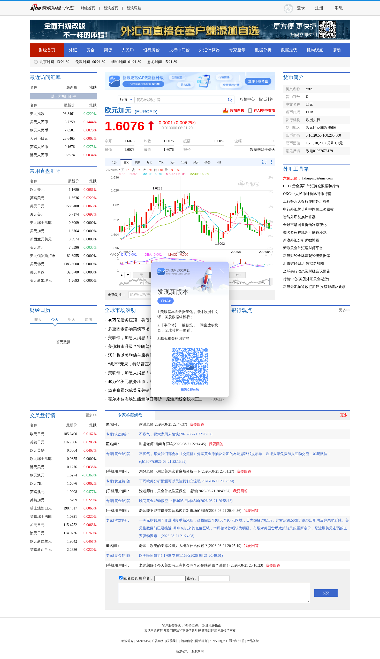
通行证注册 (237, 641)
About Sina (143, 641)
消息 (339, 8)
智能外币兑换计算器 (299, 217)
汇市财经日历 (294, 263)
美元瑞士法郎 (41, 223)
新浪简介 (127, 641)
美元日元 (37, 206)
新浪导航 (134, 8)
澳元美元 (37, 214)
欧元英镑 (37, 450)
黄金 (90, 50)
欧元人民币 (39, 130)
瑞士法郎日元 (41, 508)
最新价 (71, 87)
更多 (343, 415)
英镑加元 (37, 500)
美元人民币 (39, 122)
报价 (187, 150)
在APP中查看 (264, 111)
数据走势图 (315, 263)
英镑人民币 (39, 147)
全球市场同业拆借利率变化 (304, 225)
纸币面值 (293, 135)
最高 (147, 150)
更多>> (344, 310)
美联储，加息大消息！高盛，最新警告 (143, 337)
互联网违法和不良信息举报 (182, 630)
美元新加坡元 (41, 281)
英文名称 (293, 89)
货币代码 (293, 112)
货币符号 (293, 97)
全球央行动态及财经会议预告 (306, 271)
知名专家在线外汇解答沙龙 (304, 232)
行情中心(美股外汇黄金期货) (306, 279)
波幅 (238, 141)
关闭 (221, 270)
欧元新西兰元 (41, 541)
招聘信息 (187, 641)
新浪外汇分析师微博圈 (301, 240)
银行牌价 (151, 50)
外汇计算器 (209, 50)
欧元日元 (37, 434)
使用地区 (293, 128)
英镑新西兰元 (41, 550)
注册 (319, 8)
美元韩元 (37, 264)
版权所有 (198, 651)
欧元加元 (37, 483)
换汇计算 (266, 99)
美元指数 (37, 114)
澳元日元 (37, 533)
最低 (108, 150)
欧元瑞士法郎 (41, 459)
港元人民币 (39, 155)
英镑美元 (37, 198)
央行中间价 (179, 50)
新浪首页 (111, 8)
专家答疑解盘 (130, 415)
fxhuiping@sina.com (317, 178)
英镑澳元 (37, 492)
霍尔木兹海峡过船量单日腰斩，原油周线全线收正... (155, 399)
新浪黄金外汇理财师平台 (303, 248)
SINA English (218, 641)
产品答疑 (253, 641)
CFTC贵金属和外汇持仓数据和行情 (311, 186)
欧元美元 (37, 190)
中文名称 (293, 104)
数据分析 (263, 50)
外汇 (73, 50)
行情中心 (247, 99)
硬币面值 (293, 143)
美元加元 (37, 231)
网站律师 (201, 641)
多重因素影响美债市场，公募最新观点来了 (147, 329)
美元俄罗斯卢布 (42, 256)
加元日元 (37, 525)
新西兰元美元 (41, 239)
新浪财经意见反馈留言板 (219, 630)
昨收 (147, 141)
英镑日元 (37, 442)
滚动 (336, 50)
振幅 (187, 141)
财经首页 (88, 8)
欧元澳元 (37, 475)
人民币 (127, 50)
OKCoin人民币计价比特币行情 (307, 194)
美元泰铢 (37, 272)
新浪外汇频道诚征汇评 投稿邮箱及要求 (314, 287)
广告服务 (158, 641)
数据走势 (289, 50)
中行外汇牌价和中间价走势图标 (308, 209)
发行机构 (293, 120)
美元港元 (37, 247)
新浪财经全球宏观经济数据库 (306, 256)
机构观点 (315, 50)
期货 (108, 50)
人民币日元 (39, 138)
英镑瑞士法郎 (41, 517)
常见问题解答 (153, 630)
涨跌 (93, 87)
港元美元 (37, 467)
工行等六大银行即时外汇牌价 (306, 201)
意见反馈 (293, 151)
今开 (108, 141)
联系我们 (172, 641)
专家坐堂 (237, 50)
